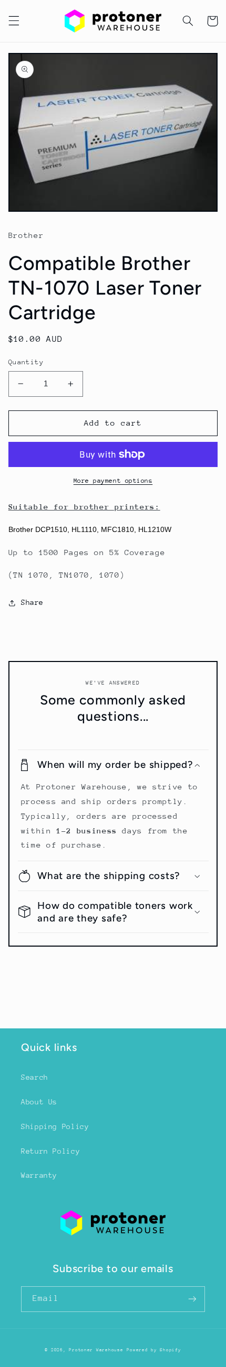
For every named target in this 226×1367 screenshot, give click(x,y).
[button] (14, 21)
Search (34, 1077)
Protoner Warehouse (96, 1349)
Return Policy (50, 1151)
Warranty (39, 1175)
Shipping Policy (55, 1126)
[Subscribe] (192, 1299)
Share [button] (32, 602)
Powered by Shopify (154, 1349)
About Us (39, 1102)
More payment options (113, 480)
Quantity (26, 362)
